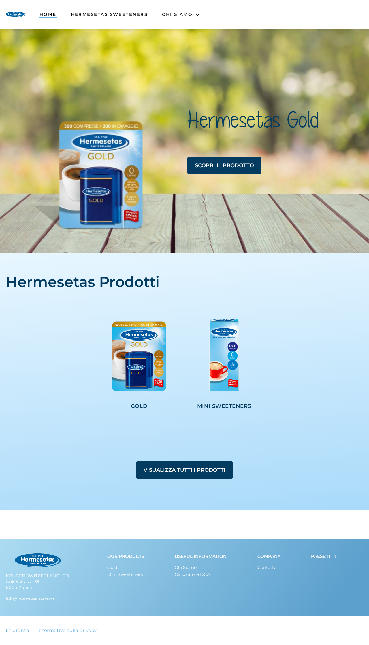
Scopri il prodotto (224, 165)
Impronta (17, 630)
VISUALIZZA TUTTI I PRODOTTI (184, 470)
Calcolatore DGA (192, 574)
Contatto (266, 567)
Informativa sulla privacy (67, 630)
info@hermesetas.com (30, 599)
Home (48, 14)
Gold (112, 567)
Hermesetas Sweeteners (109, 14)
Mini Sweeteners (125, 574)
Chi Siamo (177, 14)
